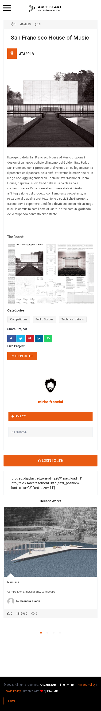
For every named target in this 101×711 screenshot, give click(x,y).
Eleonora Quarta (30, 601)
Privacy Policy (87, 684)
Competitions (18, 319)
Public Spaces (44, 319)
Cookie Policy (12, 691)
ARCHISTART (49, 685)
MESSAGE (21, 432)
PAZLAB (52, 691)
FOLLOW (21, 416)
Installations (32, 591)
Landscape (48, 591)
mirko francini (50, 402)
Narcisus (13, 582)
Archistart (45, 8)
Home (12, 701)
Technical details (73, 319)
